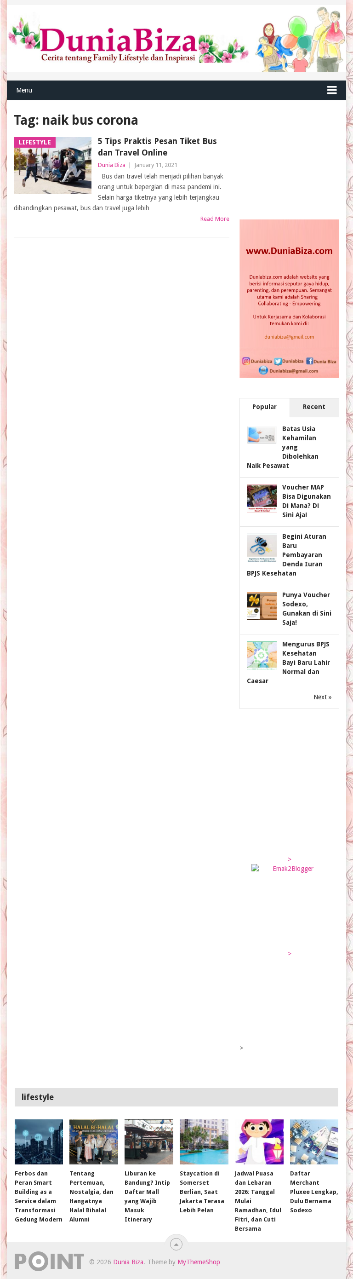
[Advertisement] (296, 157)
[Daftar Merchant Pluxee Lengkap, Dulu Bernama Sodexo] (314, 1141)
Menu (24, 90)
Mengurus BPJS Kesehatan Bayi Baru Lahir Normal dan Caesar (288, 662)
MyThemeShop (198, 1262)
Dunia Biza (111, 164)
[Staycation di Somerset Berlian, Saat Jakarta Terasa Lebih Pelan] (204, 1141)
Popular (264, 406)
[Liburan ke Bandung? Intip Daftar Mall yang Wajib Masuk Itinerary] (149, 1141)
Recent (314, 406)
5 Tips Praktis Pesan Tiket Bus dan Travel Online (157, 146)
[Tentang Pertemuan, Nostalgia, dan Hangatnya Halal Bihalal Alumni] (93, 1141)
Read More (214, 218)
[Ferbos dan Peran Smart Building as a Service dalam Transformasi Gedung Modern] (39, 1141)
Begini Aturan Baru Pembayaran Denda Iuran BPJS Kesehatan (286, 555)
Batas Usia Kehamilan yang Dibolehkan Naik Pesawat (283, 447)
